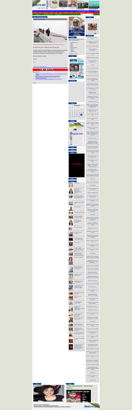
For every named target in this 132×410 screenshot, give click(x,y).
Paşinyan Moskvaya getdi (41, 78)
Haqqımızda (43, 8)
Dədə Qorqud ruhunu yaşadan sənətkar (92, 325)
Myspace (44, 70)
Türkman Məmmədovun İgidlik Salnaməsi (92, 245)
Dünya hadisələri (73, 47)
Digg (48, 70)
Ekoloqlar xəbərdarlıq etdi (79, 212)
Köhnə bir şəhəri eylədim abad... (92, 182)
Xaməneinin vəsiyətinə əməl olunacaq (92, 313)
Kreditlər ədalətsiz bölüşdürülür (92, 268)
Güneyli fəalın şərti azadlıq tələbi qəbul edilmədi (92, 352)
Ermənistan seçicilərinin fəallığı (92, 364)
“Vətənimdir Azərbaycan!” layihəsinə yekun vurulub (92, 273)
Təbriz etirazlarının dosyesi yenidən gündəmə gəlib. (92, 345)
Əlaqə (39, 8)
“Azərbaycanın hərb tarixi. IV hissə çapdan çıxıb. (79, 333)
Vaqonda (92, 64)
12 (74, 112)
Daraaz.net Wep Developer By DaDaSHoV (49, 405)
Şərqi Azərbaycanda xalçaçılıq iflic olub (78, 217)
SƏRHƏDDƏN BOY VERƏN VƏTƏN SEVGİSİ (61, 8)
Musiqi (71, 46)
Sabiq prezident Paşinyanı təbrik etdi (92, 356)
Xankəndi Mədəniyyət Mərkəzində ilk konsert (92, 295)
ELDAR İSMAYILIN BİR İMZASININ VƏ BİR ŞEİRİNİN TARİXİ (92, 368)
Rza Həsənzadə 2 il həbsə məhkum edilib (78, 239)
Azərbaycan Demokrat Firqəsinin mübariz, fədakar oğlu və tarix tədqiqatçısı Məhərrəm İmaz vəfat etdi (78, 346)
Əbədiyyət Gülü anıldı (92, 280)
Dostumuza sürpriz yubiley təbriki (77, 10)
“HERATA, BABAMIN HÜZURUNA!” (92, 50)
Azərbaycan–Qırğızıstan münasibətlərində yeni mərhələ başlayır (92, 97)
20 (76, 114)
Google (46, 70)
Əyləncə (72, 48)
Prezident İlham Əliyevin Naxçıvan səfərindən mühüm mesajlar (92, 79)
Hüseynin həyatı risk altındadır (92, 265)
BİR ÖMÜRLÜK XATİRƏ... (92, 306)
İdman (71, 45)
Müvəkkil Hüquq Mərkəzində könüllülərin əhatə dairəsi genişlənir (92, 236)
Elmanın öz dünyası (78, 227)
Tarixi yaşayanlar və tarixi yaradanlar (92, 290)
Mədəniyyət (72, 51)
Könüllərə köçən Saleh (92, 309)
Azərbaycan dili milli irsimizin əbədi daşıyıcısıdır (78, 314)
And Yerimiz (80, 6)
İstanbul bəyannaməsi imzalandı (92, 348)
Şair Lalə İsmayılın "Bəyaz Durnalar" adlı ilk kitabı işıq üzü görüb (92, 123)
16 (83, 112)
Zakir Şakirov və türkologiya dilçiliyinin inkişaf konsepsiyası (92, 361)
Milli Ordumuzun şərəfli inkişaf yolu (92, 250)
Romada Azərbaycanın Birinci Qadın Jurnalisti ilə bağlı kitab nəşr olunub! (92, 218)
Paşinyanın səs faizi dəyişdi (92, 328)
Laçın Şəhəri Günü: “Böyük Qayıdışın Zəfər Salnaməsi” (79, 329)
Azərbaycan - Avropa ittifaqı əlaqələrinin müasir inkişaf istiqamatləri (79, 196)
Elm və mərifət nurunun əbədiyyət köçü (79, 318)
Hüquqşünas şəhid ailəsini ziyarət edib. (92, 128)
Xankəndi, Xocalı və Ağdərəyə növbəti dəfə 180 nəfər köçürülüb (92, 257)
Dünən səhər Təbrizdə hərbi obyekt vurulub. (92, 341)
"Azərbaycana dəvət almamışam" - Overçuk (93, 7)
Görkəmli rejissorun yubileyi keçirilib (92, 337)
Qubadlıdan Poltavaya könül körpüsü (92, 232)
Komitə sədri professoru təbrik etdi (92, 115)
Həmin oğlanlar (77, 206)
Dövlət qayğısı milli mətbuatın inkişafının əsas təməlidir (78, 267)
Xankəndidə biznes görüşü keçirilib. (78, 302)
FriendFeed (50, 70)
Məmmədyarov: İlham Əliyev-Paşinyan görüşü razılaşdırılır (48, 76)
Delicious (53, 70)
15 (81, 112)
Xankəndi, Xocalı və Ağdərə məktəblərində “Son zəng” (92, 318)
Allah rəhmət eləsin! (92, 286)
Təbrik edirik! (76, 183)
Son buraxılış (92, 372)
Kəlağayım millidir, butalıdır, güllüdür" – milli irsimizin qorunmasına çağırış (79, 249)
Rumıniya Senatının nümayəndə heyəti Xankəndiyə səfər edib (78, 254)
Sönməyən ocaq (92, 380)
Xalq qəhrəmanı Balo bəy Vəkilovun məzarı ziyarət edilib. (92, 277)
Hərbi (71, 43)
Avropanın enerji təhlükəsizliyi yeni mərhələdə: (77, 221)
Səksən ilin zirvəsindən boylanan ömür (92, 54)
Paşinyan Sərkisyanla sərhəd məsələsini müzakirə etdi (47, 77)
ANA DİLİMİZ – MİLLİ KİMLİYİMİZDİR (78, 282)
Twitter (42, 70)
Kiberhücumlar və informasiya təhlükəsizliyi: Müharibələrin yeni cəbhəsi (78, 190)
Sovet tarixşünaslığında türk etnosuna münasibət (92, 72)
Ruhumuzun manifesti (78, 257)
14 (79, 112)
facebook (40, 70)
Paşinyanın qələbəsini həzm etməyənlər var (92, 332)
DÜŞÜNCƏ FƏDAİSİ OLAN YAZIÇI (92, 376)
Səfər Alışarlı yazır (92, 27)
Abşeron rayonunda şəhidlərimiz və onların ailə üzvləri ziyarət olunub (92, 151)
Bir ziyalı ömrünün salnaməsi (78, 233)
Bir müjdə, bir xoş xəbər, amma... (52, 8)
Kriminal (72, 50)
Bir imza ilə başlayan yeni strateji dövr (92, 299)
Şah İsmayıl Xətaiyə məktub (71, 8)
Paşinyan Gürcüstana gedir (39, 19)
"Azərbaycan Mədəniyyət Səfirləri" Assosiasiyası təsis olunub (92, 223)
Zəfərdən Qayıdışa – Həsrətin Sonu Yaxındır (79, 325)
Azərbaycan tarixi (73, 42)
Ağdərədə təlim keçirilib (92, 228)
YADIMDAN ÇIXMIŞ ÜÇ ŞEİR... (92, 57)
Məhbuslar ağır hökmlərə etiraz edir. (92, 241)
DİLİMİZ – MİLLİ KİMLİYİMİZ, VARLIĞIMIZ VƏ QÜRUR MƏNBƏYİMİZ (79, 308)
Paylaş (34, 62)
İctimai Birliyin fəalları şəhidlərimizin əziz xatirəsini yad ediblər (78, 286)
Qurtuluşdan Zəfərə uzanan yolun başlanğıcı (92, 303)
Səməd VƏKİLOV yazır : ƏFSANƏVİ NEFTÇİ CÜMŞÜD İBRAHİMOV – (92, 261)
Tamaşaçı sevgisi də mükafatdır (92, 283)
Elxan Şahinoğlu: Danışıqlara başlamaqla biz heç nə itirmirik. (49, 79)
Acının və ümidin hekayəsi (77, 297)
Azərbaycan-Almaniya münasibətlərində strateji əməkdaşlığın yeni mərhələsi (92, 142)
